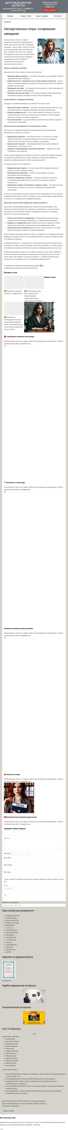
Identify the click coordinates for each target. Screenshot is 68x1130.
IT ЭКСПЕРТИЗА (11, 940)
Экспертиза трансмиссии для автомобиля (18, 628)
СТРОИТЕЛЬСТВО (11, 918)
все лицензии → (7, 981)
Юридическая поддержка (10, 902)
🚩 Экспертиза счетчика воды (14, 482)
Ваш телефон (8, 865)
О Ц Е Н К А (9, 928)
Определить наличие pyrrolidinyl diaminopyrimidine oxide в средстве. (34, 1079)
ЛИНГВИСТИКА (11, 937)
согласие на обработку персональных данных (23, 879)
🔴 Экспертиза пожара (12, 774)
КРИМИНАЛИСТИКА (12, 923)
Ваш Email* (7, 853)
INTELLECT (9, 942)
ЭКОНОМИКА (10, 935)
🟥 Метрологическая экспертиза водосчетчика (20, 817)
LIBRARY (8, 952)
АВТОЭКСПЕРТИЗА (12, 933)
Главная (10, 16)
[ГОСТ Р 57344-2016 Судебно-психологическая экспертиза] (34, 1034)
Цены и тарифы (42, 16)
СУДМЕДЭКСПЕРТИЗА (13, 916)
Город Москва (10, 1039)
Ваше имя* (7, 858)
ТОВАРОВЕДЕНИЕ (11, 945)
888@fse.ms (50, 7)
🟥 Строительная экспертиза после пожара (19, 337)
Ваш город (7, 872)
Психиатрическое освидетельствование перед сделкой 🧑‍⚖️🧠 (24, 266)
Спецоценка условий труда (10, 1106)
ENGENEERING (10, 925)
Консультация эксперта (9, 1070)
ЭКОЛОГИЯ (9, 947)
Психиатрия (7, 22)
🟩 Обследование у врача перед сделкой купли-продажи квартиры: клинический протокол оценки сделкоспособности (33, 296)
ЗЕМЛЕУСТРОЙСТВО (12, 921)
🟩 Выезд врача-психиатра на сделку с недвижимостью (13, 292)
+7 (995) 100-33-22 (50, 4)
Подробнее (36, 1125)
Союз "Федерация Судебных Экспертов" (33, 1103)
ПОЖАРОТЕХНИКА (12, 930)
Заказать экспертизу (50, 10)
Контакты (58, 16)
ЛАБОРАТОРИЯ (10, 950)
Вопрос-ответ (26, 16)
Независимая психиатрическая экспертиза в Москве (21, 268)
